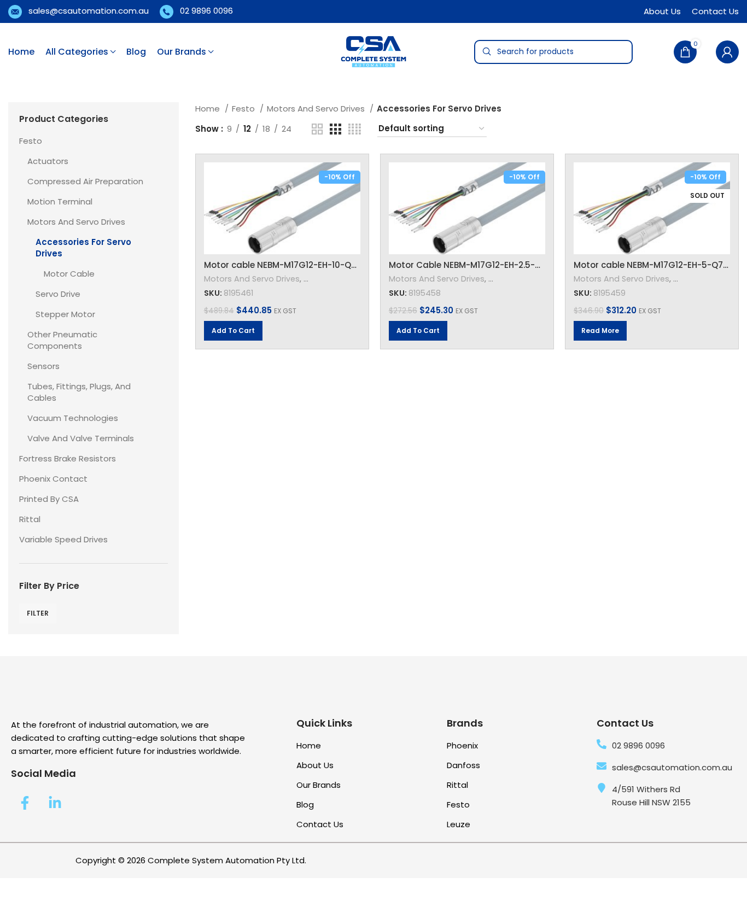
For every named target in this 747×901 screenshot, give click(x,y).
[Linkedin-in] (54, 803)
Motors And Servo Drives (76, 221)
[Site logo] (373, 51)
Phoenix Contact (53, 478)
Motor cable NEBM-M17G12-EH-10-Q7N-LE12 (293, 265)
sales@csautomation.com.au (88, 10)
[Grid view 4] (354, 129)
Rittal (29, 519)
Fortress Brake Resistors (67, 458)
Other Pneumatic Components (62, 340)
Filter (38, 613)
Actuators (47, 161)
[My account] (727, 52)
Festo (30, 141)
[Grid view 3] (335, 129)
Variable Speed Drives (63, 539)
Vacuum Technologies (72, 418)
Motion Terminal (59, 201)
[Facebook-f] (24, 803)
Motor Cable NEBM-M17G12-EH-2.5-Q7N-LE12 (481, 265)
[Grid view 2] (317, 129)
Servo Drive (58, 294)
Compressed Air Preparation (85, 181)
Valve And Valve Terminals (80, 438)
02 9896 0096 (206, 10)
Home (208, 108)
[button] (233, 331)
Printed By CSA (49, 499)
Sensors (43, 366)
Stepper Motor (65, 314)
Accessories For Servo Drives (83, 247)
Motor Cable (69, 273)
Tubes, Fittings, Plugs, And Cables (79, 392)
